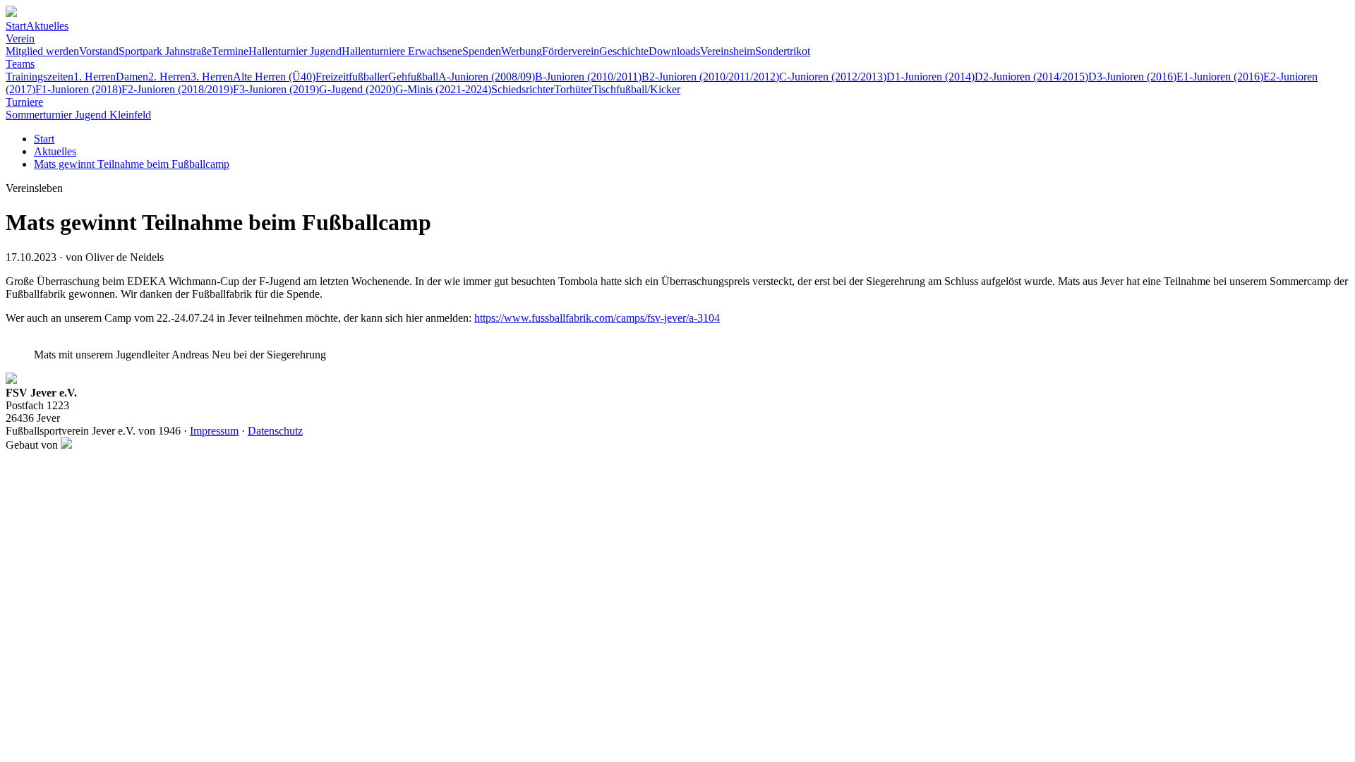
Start (16, 26)
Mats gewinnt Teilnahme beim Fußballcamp (131, 164)
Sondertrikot (782, 51)
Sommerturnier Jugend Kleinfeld (78, 115)
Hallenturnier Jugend (295, 51)
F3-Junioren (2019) (276, 89)
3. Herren (212, 77)
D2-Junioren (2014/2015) (1031, 77)
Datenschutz (275, 431)
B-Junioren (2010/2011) (588, 77)
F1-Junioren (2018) (78, 89)
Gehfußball (413, 77)
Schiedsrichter (522, 89)
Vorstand (99, 51)
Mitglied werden (42, 51)
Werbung (521, 51)
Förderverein (570, 51)
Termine (230, 51)
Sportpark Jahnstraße (165, 51)
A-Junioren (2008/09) (486, 77)
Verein (20, 38)
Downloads (674, 51)
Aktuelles (47, 26)
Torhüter (573, 89)
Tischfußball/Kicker (636, 89)
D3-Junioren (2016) (1132, 77)
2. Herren (169, 77)
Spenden (481, 51)
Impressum (214, 431)
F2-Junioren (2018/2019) (177, 89)
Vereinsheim (727, 51)
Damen (132, 77)
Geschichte (624, 51)
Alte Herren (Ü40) (274, 77)
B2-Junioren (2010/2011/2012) (710, 77)
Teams (20, 64)
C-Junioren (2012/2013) (832, 77)
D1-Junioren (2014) (930, 77)
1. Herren (94, 77)
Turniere (24, 102)
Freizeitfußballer (351, 77)
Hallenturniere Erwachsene (402, 51)
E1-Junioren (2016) (1219, 77)
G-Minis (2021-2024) (443, 89)
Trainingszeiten (39, 77)
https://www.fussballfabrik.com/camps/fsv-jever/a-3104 (597, 318)
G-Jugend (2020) (357, 89)
